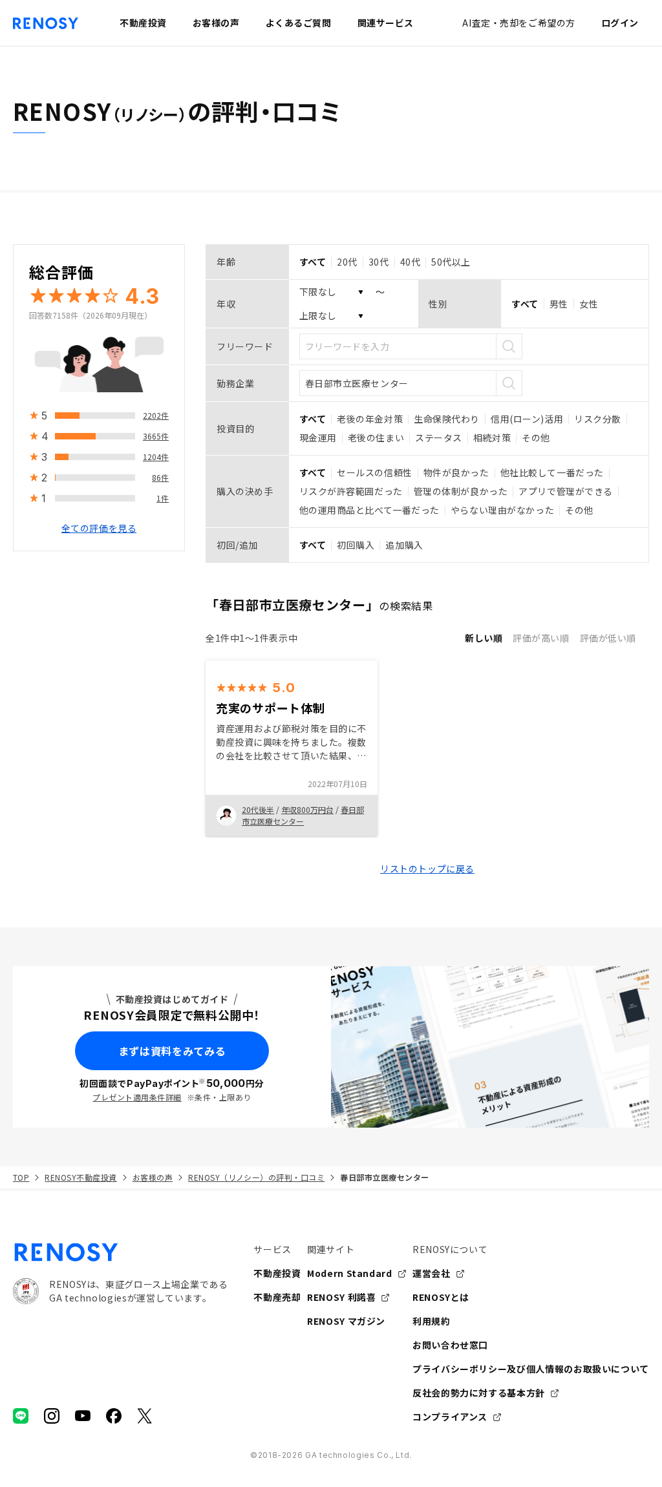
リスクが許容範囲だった (351, 491)
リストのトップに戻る (427, 868)
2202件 (156, 415)
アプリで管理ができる (565, 491)
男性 (559, 303)
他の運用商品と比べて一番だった (369, 509)
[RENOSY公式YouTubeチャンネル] (83, 1416)
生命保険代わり (447, 418)
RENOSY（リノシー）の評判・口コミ (256, 1177)
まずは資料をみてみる (172, 1051)
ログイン (620, 22)
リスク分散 (597, 418)
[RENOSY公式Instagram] (51, 1416)
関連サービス (386, 22)
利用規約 (431, 1320)
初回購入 (355, 544)
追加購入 (404, 544)
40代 (410, 261)
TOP (21, 1177)
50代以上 (451, 261)
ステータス (438, 437)
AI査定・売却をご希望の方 (518, 22)
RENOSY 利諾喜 (341, 1297)
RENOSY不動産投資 (80, 1177)
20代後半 (258, 809)
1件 (162, 497)
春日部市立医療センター (303, 815)
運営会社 (431, 1273)
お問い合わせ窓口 (450, 1344)
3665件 (156, 435)
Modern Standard (349, 1273)
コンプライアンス (449, 1416)
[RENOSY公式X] (145, 1416)
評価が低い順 (608, 637)
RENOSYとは (440, 1297)
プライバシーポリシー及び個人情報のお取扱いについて (530, 1368)
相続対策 (492, 437)
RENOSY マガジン (346, 1320)
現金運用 (318, 437)
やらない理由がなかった (502, 509)
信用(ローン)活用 (527, 418)
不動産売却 (277, 1297)
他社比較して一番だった (552, 472)
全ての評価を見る (98, 528)
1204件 (156, 456)
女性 (588, 303)
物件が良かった (456, 472)
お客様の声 (153, 1177)
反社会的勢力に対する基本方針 (478, 1392)
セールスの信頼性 (374, 472)
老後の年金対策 (370, 418)
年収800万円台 (307, 809)
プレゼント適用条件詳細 (136, 1097)
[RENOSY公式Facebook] (114, 1416)
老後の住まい (376, 437)
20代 (347, 261)
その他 (536, 437)
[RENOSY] (120, 1252)
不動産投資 (277, 1273)
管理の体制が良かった (461, 491)
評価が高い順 (541, 637)
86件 (160, 477)
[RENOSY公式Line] (20, 1416)
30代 (378, 261)
